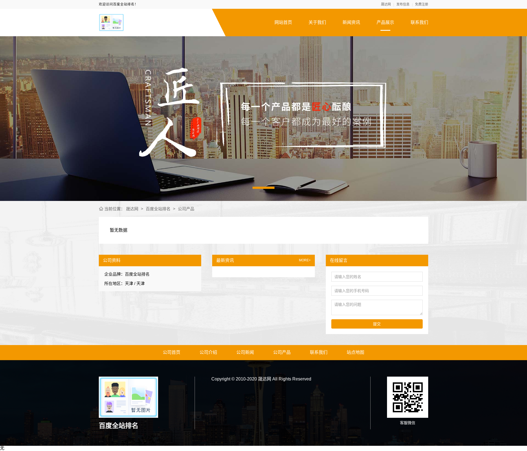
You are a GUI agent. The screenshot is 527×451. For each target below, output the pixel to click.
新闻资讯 (351, 22)
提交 (377, 324)
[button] (263, 188)
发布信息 (403, 4)
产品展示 (385, 22)
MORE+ (305, 260)
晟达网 (386, 4)
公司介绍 (208, 352)
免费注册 (421, 4)
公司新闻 (245, 352)
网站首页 (283, 22)
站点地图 (355, 352)
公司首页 (171, 352)
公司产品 (186, 208)
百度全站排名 (158, 208)
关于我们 (317, 22)
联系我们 (419, 22)
